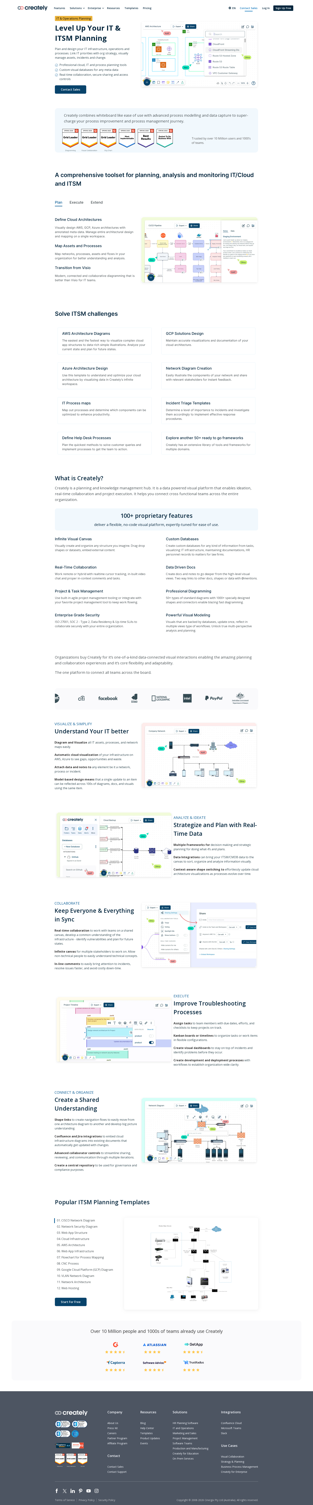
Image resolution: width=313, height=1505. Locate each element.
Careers (111, 1433)
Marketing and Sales (184, 1433)
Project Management (185, 1438)
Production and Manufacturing (190, 1448)
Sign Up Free (283, 8)
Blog (143, 1423)
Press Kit (112, 1428)
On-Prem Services (183, 1458)
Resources (113, 8)
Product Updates (150, 1438)
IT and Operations (183, 1428)
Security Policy (106, 1500)
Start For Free (71, 1302)
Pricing (147, 8)
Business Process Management (239, 1466)
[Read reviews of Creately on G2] (78, 1445)
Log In (266, 8)
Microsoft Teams (231, 1428)
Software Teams (182, 1443)
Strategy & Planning (232, 1461)
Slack (224, 1433)
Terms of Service (65, 1500)
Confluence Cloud (231, 1423)
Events (144, 1443)
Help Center (147, 1428)
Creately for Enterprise (234, 1471)
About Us (112, 1423)
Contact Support (117, 1471)
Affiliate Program (117, 1443)
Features (59, 8)
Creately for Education (186, 1453)
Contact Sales (248, 8)
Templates (131, 8)
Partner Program (117, 1438)
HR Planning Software (185, 1423)
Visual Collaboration (232, 1456)
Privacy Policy (87, 1500)
